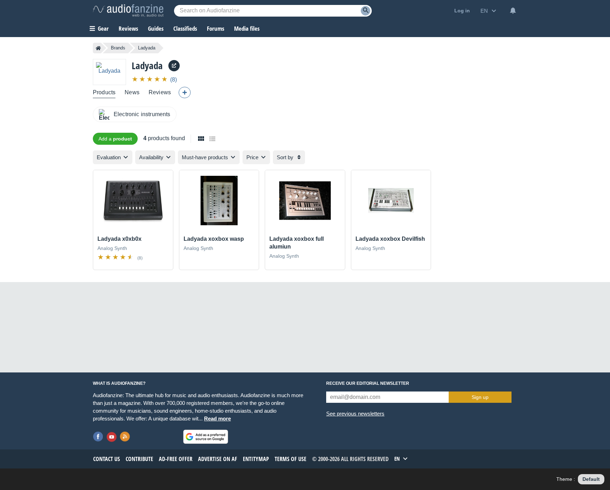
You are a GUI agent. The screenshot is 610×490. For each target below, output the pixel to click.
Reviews (128, 28)
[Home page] (98, 48)
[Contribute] (185, 92)
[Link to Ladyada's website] (174, 65)
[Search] (365, 11)
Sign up (480, 397)
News (132, 92)
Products (104, 92)
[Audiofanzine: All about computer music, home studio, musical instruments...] (128, 10)
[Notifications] (513, 10)
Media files (246, 28)
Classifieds (185, 28)
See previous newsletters (355, 414)
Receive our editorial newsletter (367, 383)
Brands (118, 47)
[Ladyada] (109, 72)
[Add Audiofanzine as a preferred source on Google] (205, 437)
